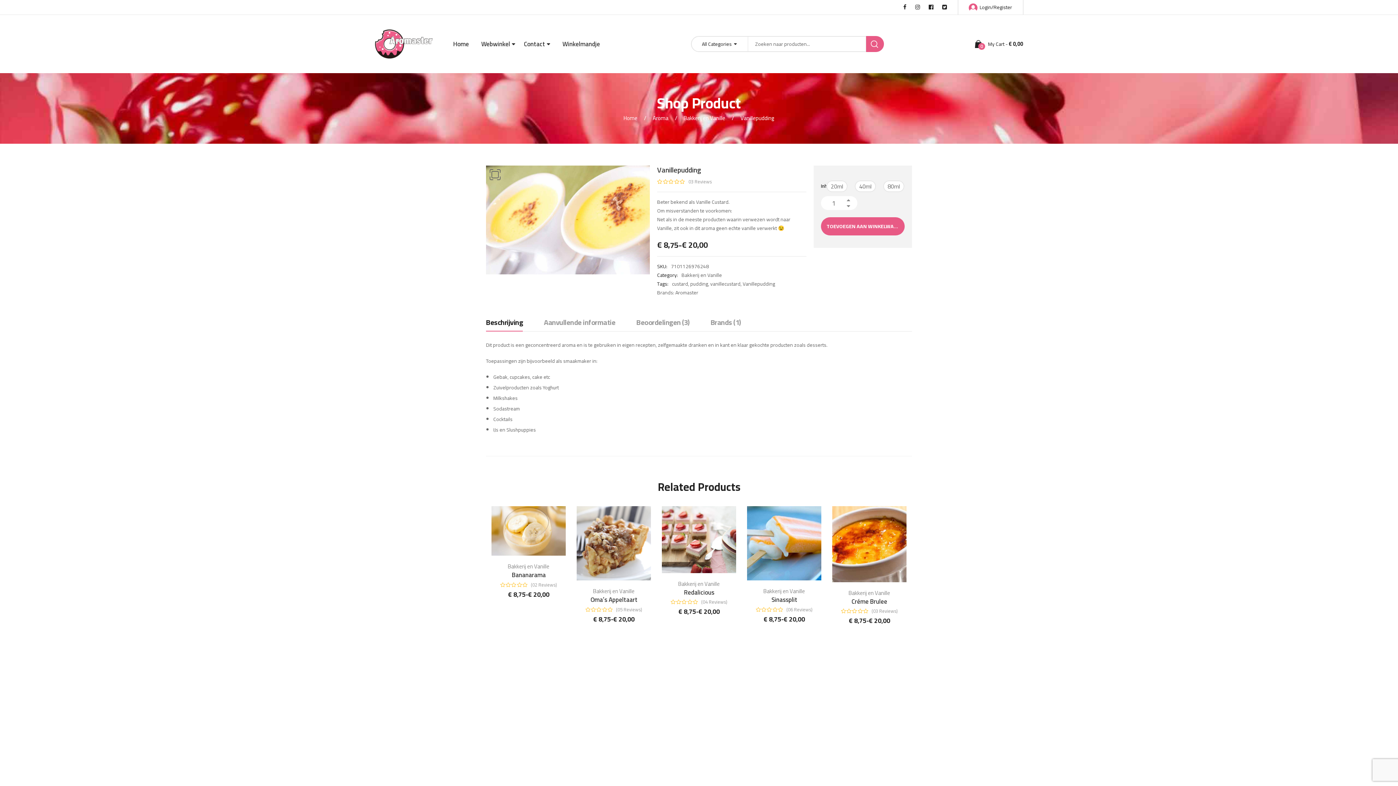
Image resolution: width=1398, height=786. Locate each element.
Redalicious (699, 592)
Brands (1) (726, 323)
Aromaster (686, 292)
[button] (495, 174)
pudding (699, 284)
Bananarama (529, 575)
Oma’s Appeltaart (614, 600)
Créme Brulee (869, 601)
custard (680, 284)
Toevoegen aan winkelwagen (865, 226)
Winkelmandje (581, 44)
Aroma (660, 118)
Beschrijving (504, 323)
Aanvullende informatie (579, 323)
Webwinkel (495, 44)
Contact (534, 44)
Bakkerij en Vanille (704, 118)
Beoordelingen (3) (663, 323)
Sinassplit (784, 600)
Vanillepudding (759, 284)
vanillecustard (725, 284)
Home (461, 44)
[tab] (504, 324)
